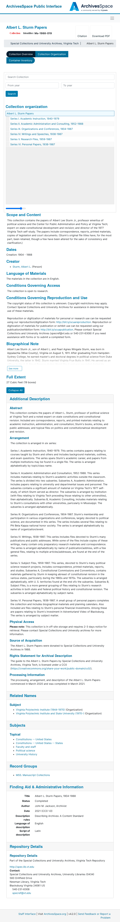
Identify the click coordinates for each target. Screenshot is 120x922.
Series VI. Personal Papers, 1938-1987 (32, 144)
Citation (82, 36)
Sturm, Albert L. (22, 266)
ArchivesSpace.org (55, 913)
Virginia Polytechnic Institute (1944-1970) (40, 709)
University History (26, 754)
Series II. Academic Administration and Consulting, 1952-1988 (46, 123)
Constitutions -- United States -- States (39, 743)
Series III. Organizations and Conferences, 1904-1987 (41, 128)
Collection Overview (21, 54)
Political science (25, 750)
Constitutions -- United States (34, 739)
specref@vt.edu (21, 893)
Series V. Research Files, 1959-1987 (31, 139)
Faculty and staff (26, 746)
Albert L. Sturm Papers (20, 113)
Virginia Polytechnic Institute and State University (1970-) (50, 713)
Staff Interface (27, 913)
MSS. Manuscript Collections (33, 775)
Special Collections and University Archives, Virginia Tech (44, 43)
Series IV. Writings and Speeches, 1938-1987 (36, 134)
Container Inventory (20, 60)
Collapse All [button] (15, 390)
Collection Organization (52, 54)
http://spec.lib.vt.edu (22, 866)
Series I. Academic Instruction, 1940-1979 (34, 118)
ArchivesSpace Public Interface (34, 6)
